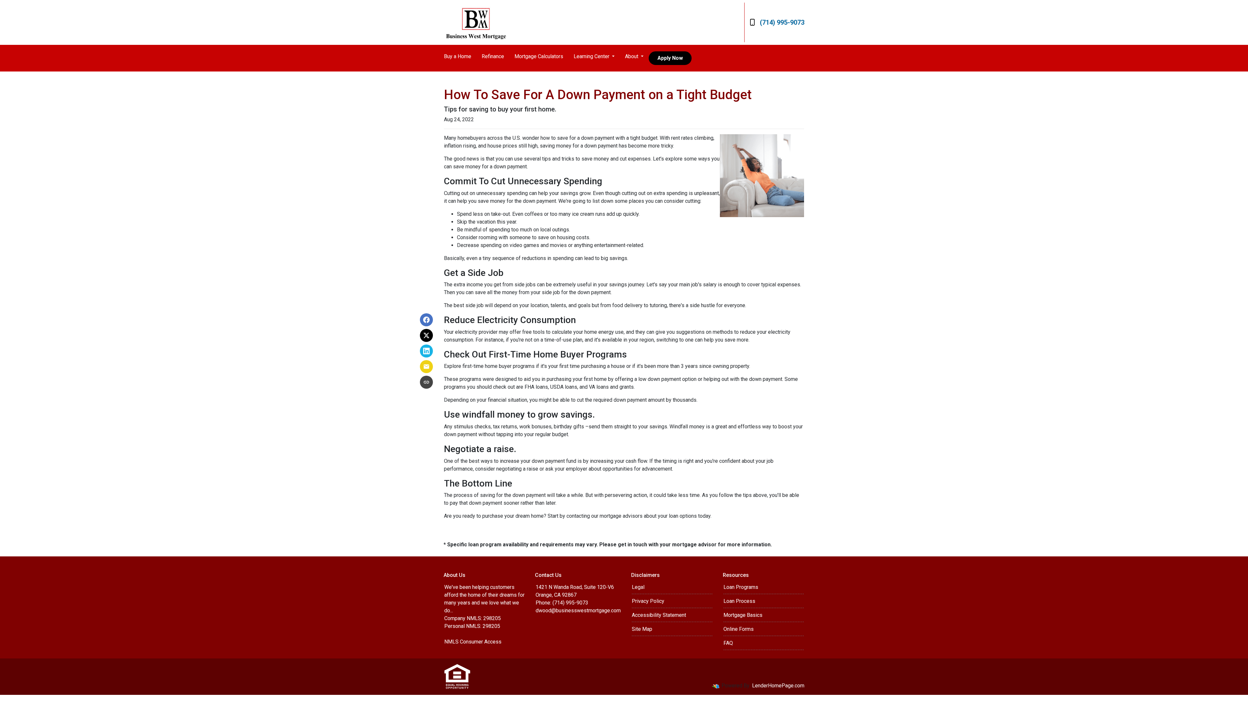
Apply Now (670, 58)
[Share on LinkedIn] (426, 351)
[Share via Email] (426, 366)
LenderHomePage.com (778, 685)
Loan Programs (740, 587)
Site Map (642, 629)
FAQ (728, 643)
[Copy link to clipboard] (426, 382)
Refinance (493, 56)
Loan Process (739, 601)
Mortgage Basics (742, 615)
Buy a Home (457, 56)
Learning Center (592, 56)
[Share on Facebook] (426, 319)
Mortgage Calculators (538, 56)
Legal (638, 587)
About (632, 56)
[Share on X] (426, 335)
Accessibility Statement (659, 615)
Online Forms (738, 629)
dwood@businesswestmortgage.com (578, 610)
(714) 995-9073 (782, 22)
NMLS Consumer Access (472, 642)
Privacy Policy (648, 601)
